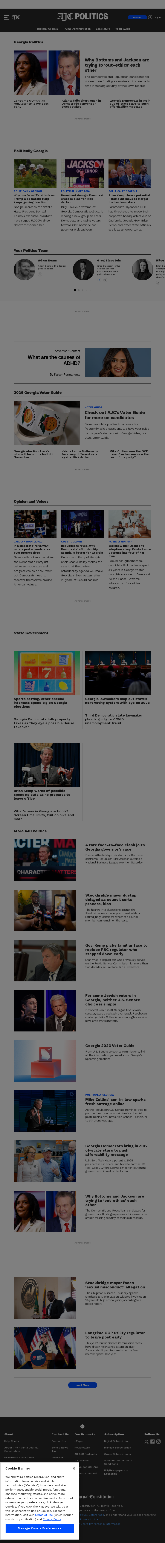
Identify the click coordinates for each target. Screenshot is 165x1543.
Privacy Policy (52, 1519)
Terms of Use (44, 1515)
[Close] (74, 1468)
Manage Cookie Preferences (39, 1528)
